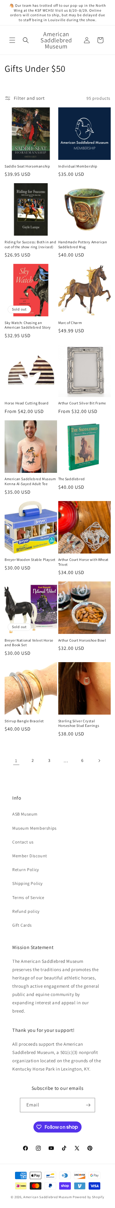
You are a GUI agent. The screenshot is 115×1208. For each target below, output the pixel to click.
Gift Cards (22, 925)
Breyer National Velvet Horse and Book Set (29, 642)
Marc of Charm (70, 322)
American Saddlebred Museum (47, 1197)
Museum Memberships (34, 828)
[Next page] (99, 760)
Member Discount (29, 856)
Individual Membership (78, 166)
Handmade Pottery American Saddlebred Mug (82, 244)
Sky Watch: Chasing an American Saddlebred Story (28, 325)
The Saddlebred (71, 479)
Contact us (23, 842)
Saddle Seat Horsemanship (27, 166)
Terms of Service (28, 897)
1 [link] (16, 760)
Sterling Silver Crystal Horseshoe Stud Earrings (78, 723)
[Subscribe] (88, 1105)
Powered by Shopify (88, 1197)
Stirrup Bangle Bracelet (24, 721)
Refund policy (26, 911)
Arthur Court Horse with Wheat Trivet (83, 562)
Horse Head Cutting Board (26, 403)
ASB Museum (25, 814)
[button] (12, 40)
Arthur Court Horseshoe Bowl (82, 640)
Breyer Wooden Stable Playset (30, 559)
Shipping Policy (27, 883)
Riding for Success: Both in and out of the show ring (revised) (30, 244)
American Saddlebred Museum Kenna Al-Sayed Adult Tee (30, 481)
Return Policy (25, 869)
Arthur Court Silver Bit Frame (82, 403)
